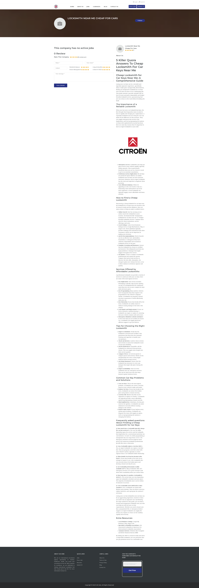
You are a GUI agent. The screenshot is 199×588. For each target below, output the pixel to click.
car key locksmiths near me (131, 496)
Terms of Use (103, 560)
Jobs (88, 6)
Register (142, 2)
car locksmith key (133, 110)
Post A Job (132, 6)
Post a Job (79, 560)
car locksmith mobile (131, 453)
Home (72, 6)
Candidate (96, 6)
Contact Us (114, 6)
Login (136, 2)
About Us (80, 6)
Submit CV (141, 6)
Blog (105, 6)
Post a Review (61, 85)
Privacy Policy (103, 562)
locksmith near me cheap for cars (132, 115)
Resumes (79, 562)
